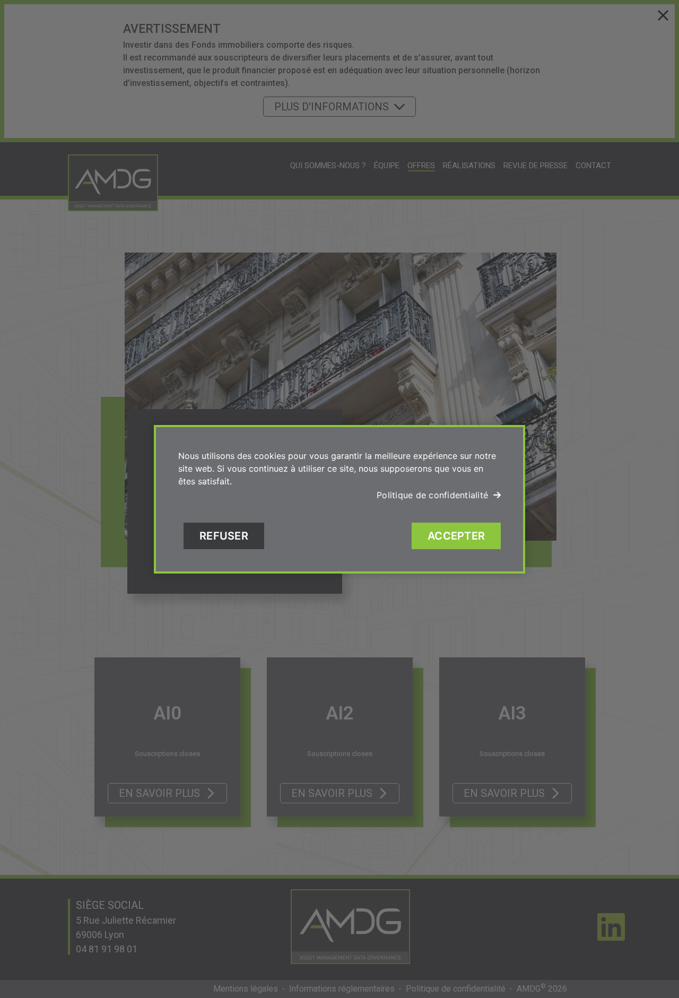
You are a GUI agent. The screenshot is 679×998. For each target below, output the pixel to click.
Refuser (223, 536)
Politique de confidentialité (432, 495)
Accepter (456, 536)
